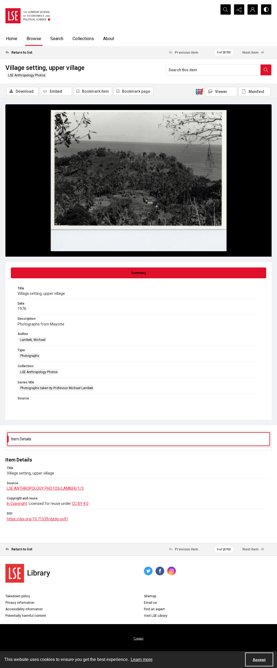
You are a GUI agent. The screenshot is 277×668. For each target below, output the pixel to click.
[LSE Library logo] (27, 573)
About (108, 38)
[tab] (138, 273)
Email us (150, 603)
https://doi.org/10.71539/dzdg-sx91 (37, 519)
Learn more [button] (142, 659)
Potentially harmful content (25, 616)
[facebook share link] (160, 571)
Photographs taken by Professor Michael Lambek (56, 388)
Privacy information (19, 603)
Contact (138, 638)
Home (11, 38)
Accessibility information (24, 609)
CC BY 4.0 (80, 503)
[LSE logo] (27, 15)
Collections (83, 38)
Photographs (29, 356)
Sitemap (150, 596)
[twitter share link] (148, 571)
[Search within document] (265, 69)
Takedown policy (17, 596)
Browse (34, 38)
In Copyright (17, 503)
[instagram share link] (171, 571)
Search (56, 38)
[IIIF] (199, 91)
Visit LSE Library (155, 616)
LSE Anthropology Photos (26, 75)
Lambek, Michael (32, 340)
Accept (259, 659)
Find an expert (154, 609)
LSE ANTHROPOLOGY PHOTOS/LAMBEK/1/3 (45, 488)
